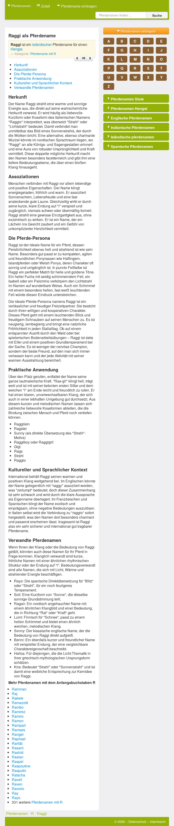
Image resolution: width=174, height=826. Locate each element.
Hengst (16, 49)
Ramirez (18, 711)
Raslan (17, 757)
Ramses (18, 729)
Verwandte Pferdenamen (34, 87)
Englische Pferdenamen (131, 118)
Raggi (42, 813)
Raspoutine (21, 766)
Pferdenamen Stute (127, 99)
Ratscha (18, 775)
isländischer (42, 44)
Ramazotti (20, 702)
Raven (17, 784)
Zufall (45, 6)
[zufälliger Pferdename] (83, 58)
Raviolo (18, 788)
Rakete (17, 698)
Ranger (18, 734)
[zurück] (77, 58)
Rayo (16, 797)
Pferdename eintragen (78, 6)
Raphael (19, 738)
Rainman (19, 689)
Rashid (17, 752)
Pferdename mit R (43, 53)
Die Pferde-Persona (30, 73)
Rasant (17, 747)
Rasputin (19, 770)
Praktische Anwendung (32, 78)
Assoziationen (25, 69)
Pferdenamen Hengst (128, 108)
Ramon (18, 720)
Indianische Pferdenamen (132, 127)
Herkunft (21, 64)
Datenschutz (137, 821)
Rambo (18, 707)
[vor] (90, 58)
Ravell (17, 779)
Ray (15, 793)
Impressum (158, 821)
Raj (14, 693)
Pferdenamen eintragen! (138, 31)
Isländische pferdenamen (132, 137)
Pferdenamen (20, 5)
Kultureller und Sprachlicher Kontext (43, 82)
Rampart (19, 725)
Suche (157, 15)
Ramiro (18, 716)
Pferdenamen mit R (47, 802)
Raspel (17, 761)
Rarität (17, 743)
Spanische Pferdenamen (131, 146)
